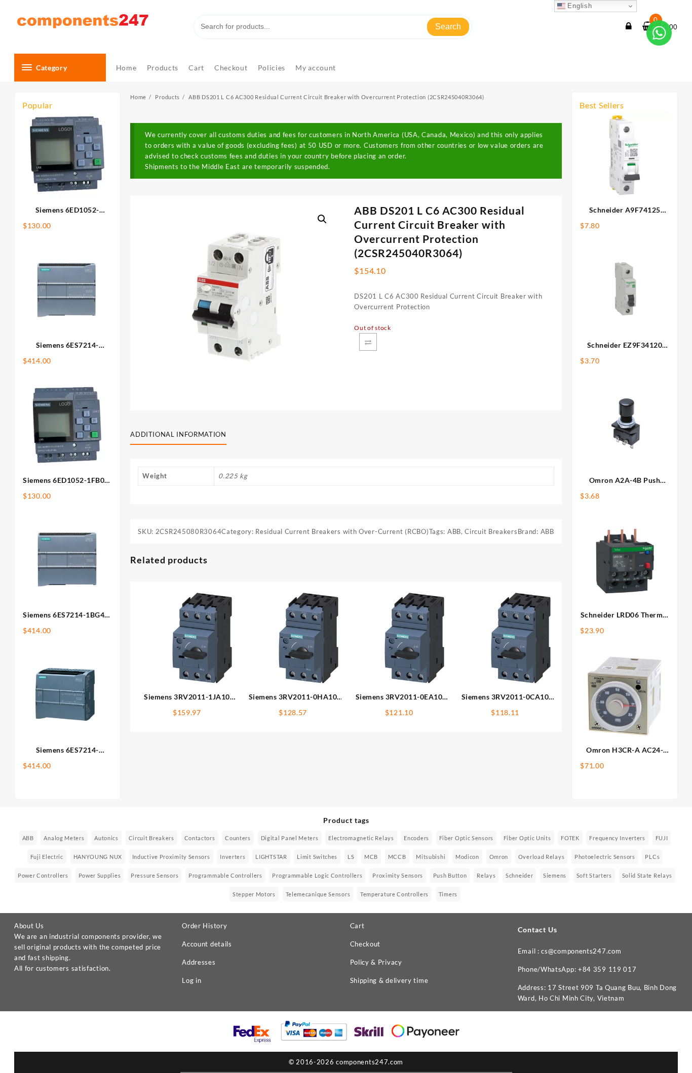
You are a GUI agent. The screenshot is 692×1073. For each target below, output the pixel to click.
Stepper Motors (254, 894)
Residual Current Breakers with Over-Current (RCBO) (342, 531)
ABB (454, 531)
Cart (357, 926)
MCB (371, 856)
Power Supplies (100, 875)
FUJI (662, 838)
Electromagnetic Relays (361, 838)
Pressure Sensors (154, 875)
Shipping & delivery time (389, 980)
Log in (191, 980)
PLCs (652, 856)
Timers (448, 894)
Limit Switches (317, 856)
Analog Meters (64, 838)
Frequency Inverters (617, 838)
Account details (207, 944)
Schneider (519, 875)
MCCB (397, 856)
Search (448, 26)
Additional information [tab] (178, 434)
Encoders (416, 838)
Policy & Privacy (376, 962)
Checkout (365, 944)
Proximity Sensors (397, 875)
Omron (499, 856)
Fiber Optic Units (527, 838)
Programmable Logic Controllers (317, 875)
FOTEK (570, 838)
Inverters (232, 856)
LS (351, 856)
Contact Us (537, 929)
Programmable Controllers (225, 875)
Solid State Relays (647, 875)
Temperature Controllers (394, 894)
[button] (322, 219)
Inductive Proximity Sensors (171, 856)
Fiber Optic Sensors (466, 838)
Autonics (106, 838)
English (578, 6)
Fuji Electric (46, 856)
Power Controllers (43, 875)
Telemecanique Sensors (318, 894)
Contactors (199, 838)
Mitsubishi (430, 856)
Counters (238, 838)
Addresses (198, 962)
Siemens (554, 875)
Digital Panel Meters (290, 838)
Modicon (467, 856)
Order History (204, 926)
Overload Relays (541, 856)
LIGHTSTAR (271, 856)
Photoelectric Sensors (604, 856)
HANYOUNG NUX (97, 856)
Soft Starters (594, 875)
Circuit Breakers (491, 531)
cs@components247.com (581, 951)
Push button (450, 875)
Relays (486, 875)
